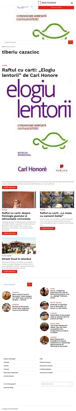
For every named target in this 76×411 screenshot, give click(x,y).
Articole (6, 362)
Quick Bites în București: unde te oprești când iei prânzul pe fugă (60, 317)
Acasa (3, 46)
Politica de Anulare (46, 365)
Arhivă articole (9, 376)
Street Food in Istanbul (16, 258)
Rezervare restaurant (11, 372)
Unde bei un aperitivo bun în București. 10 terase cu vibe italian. (58, 306)
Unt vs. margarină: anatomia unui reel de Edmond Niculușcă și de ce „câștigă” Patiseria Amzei (59, 294)
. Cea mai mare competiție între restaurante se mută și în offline (59, 329)
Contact (6, 369)
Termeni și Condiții (46, 372)
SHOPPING (4, 65)
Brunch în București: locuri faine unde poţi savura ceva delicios (20, 308)
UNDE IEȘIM (59, 302)
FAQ (41, 359)
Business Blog (8, 387)
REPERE (57, 323)
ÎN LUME (4, 255)
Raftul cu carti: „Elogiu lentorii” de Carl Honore (30, 72)
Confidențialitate (45, 369)
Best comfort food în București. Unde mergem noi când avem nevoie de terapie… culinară (22, 297)
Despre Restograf (9, 359)
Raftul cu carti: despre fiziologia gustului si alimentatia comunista (16, 216)
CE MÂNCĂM (15, 292)
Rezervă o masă (56, 7)
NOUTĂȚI (9, 255)
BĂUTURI (52, 302)
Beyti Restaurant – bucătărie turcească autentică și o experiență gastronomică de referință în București (60, 342)
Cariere (6, 365)
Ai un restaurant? (10, 384)
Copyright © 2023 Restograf (10, 408)
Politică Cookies (45, 362)
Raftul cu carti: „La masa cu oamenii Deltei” (56, 214)
